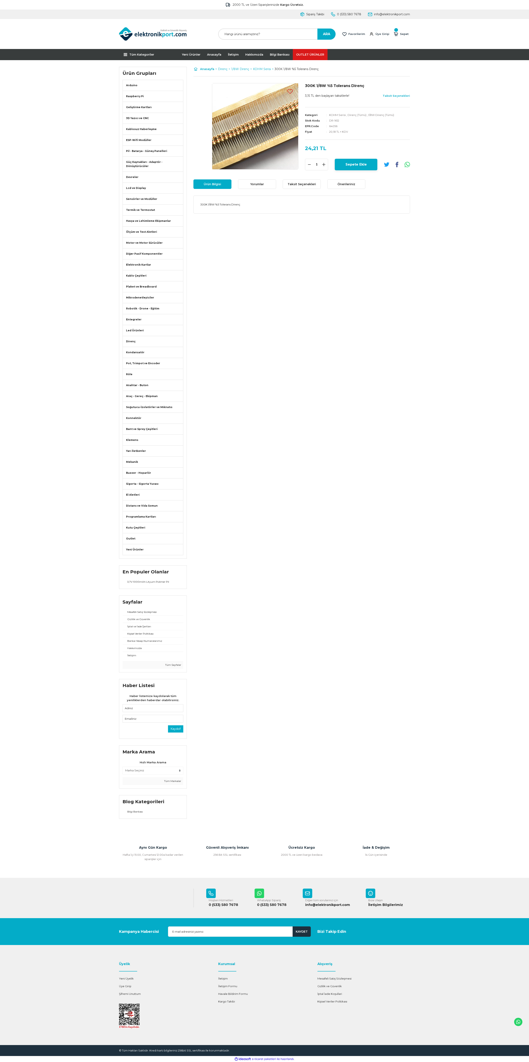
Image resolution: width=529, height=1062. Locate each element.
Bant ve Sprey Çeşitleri (142, 429)
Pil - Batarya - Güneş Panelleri (146, 151)
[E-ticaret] (264, 1059)
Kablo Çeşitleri (136, 275)
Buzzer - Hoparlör (138, 472)
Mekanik (132, 461)
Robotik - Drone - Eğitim (142, 308)
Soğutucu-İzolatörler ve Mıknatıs (149, 407)
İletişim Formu (227, 986)
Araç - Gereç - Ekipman (142, 396)
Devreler (132, 177)
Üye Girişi (125, 986)
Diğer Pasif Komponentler (144, 253)
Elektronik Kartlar (138, 264)
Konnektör (133, 418)
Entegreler (134, 319)
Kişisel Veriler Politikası (332, 1001)
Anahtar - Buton (137, 385)
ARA (326, 34)
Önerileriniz (346, 184)
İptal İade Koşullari (329, 993)
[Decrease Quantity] (309, 164)
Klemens (132, 440)
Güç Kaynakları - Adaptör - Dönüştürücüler (144, 164)
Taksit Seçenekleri (302, 184)
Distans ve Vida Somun (142, 505)
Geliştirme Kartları (139, 107)
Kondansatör (135, 352)
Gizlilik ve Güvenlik (329, 986)
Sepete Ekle (356, 164)
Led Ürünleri (135, 330)
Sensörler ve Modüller (141, 198)
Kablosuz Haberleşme (141, 129)
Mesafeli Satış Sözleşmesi (334, 978)
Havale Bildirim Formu (233, 993)
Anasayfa (214, 54)
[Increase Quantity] (324, 164)
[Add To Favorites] (290, 91)
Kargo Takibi (226, 1001)
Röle (129, 374)
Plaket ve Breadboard (141, 286)
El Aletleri (133, 494)
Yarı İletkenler (136, 450)
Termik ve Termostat (140, 209)
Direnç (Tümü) (357, 115)
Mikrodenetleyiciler (140, 297)
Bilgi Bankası (280, 54)
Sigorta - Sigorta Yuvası (142, 483)
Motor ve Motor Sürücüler (144, 242)
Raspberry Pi (135, 96)
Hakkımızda (254, 54)
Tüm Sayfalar (172, 664)
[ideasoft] (243, 1059)
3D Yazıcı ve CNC (137, 118)
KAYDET (302, 931)
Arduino (131, 85)
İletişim (233, 54)
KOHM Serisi (337, 115)
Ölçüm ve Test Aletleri (141, 231)
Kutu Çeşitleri (135, 527)
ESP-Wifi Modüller (138, 140)
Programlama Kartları (141, 516)
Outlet (130, 538)
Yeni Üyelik (126, 978)
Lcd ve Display (136, 188)
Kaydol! (175, 729)
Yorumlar (257, 184)
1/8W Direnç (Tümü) (381, 115)
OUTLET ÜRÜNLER (310, 54)
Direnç (131, 341)
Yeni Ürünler (191, 54)
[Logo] (153, 34)
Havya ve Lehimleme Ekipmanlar (148, 220)
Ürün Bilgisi (212, 184)
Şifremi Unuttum (130, 993)
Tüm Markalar (172, 781)
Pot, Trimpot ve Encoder (143, 363)
